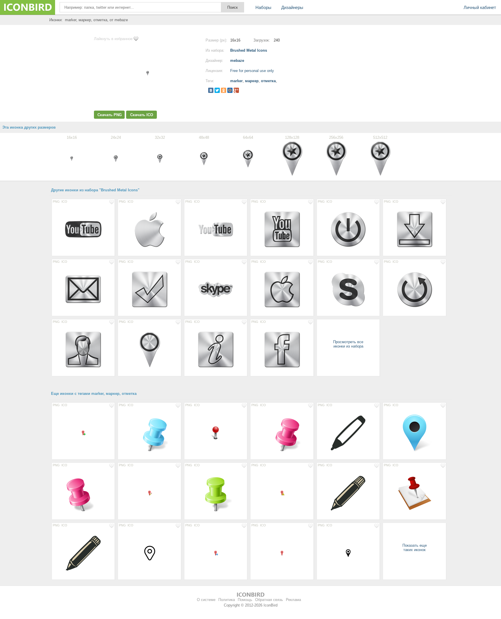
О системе (206, 600)
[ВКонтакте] (210, 90)
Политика (226, 600)
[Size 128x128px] (83, 229)
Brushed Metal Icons (248, 50)
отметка (268, 81)
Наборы (263, 7)
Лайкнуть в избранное (113, 39)
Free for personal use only (252, 71)
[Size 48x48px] (215, 432)
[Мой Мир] (230, 90)
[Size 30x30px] (348, 553)
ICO (64, 201)
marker (236, 81)
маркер (252, 81)
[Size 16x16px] (83, 432)
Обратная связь (269, 600)
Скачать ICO (141, 115)
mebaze (237, 60)
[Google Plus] (236, 90)
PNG (56, 201)
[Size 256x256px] (414, 492)
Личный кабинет (480, 7)
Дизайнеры (292, 7)
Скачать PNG (109, 115)
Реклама (293, 600)
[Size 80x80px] (149, 553)
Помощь (245, 600)
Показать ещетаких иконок (414, 547)
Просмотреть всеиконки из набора (348, 344)
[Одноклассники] (223, 90)
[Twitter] (217, 90)
